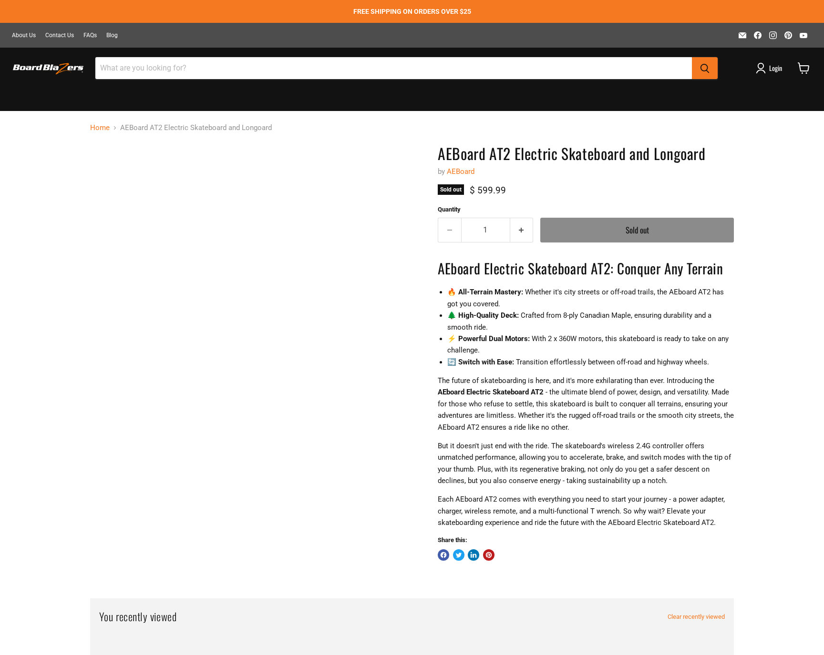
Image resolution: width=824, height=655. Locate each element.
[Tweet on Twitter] (458, 555)
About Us (24, 35)
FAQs (90, 35)
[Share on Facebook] (443, 555)
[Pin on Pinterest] (488, 555)
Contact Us (59, 35)
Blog (112, 35)
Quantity (449, 209)
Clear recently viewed (696, 616)
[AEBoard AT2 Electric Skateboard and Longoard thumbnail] (108, 171)
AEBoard (460, 171)
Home (100, 128)
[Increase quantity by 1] (522, 230)
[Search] (705, 68)
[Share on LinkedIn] (473, 555)
